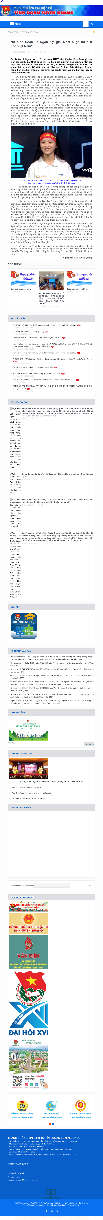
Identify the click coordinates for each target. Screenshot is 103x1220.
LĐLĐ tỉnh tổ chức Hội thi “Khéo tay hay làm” (29, 798)
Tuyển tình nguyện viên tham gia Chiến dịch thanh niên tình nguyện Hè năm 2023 (44, 353)
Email (44, 52)
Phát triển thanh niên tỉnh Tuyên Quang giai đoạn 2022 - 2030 (36, 374)
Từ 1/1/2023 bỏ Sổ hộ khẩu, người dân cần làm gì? (33, 367)
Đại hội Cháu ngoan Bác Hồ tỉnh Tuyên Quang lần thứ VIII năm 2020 (51, 781)
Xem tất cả (89, 744)
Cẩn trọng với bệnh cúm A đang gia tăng (28, 332)
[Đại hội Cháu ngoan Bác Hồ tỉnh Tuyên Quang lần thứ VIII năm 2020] (28, 769)
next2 (12, 742)
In (37, 52)
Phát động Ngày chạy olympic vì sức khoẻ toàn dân (32, 793)
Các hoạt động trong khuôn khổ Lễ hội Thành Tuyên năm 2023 (37, 338)
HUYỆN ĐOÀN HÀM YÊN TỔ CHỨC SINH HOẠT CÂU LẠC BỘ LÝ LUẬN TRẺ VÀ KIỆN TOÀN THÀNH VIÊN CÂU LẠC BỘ (51, 298)
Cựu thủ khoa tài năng (21, 289)
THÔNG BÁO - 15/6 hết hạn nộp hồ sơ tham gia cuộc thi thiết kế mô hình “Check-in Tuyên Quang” (52, 359)
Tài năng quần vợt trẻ (77, 289)
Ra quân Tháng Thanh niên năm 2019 (26, 787)
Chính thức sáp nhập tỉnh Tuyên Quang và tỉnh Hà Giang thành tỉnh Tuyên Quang (44, 325)
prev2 (9, 742)
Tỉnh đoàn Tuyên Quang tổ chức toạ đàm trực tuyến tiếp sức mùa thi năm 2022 (44, 380)
